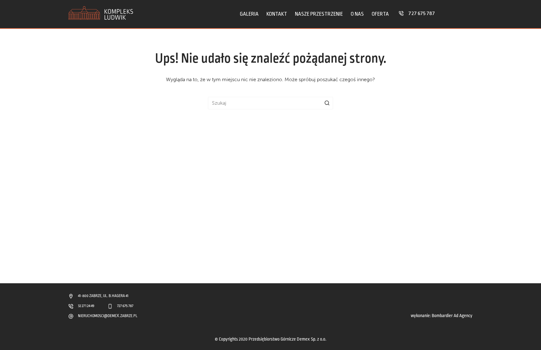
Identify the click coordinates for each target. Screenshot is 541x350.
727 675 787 (421, 13)
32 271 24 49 (86, 306)
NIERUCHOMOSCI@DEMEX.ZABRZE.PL (107, 316)
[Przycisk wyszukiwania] (327, 103)
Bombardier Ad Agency (452, 316)
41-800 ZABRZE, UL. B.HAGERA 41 (103, 296)
